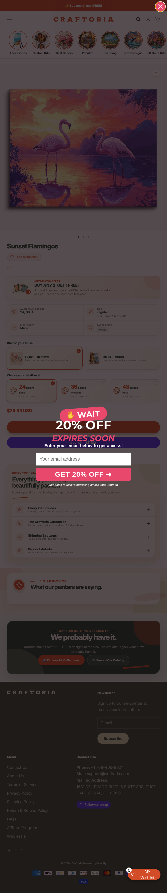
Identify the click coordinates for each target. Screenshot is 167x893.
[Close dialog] (160, 7)
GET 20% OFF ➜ (83, 474)
